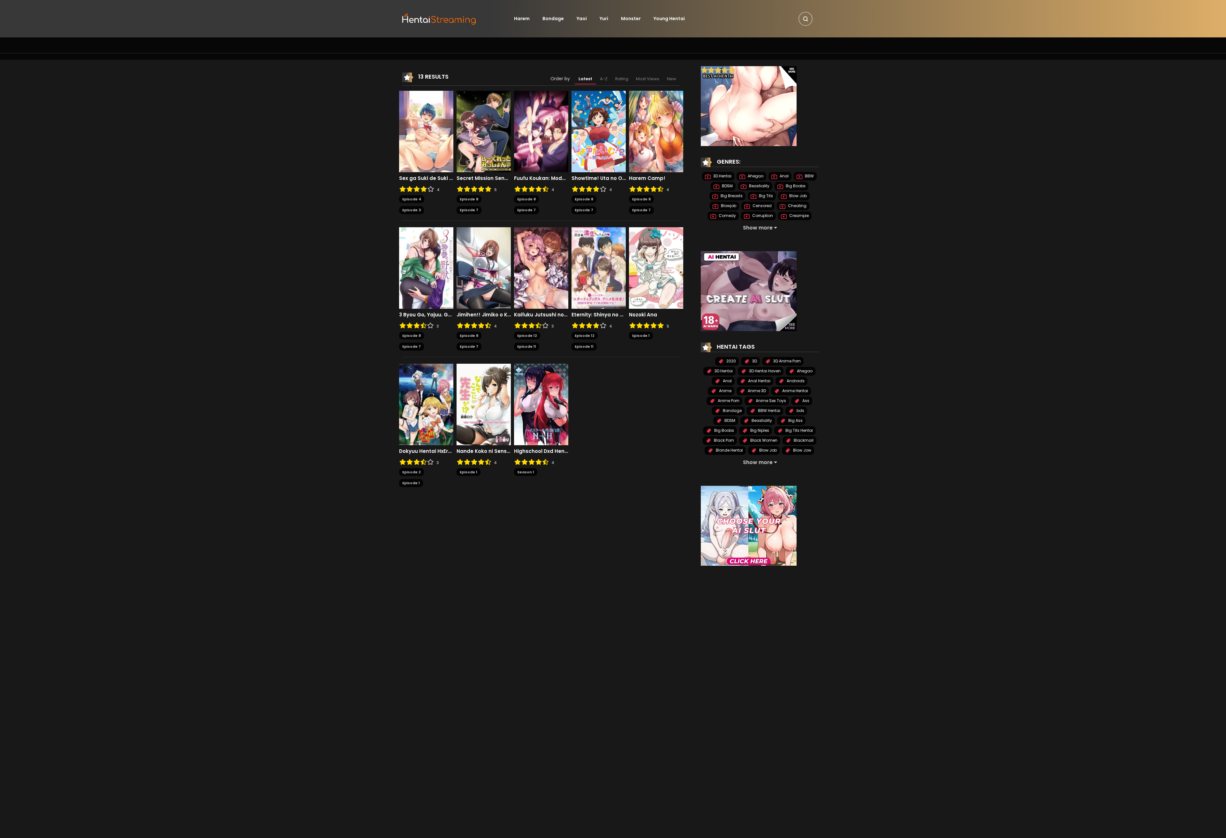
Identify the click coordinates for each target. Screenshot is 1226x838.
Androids (795, 381)
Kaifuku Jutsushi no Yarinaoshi (541, 315)
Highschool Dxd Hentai (541, 451)
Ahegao (755, 176)
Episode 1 (641, 335)
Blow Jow (801, 450)
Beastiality (758, 186)
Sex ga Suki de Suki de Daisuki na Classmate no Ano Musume (426, 178)
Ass (805, 400)
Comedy (727, 215)
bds (800, 410)
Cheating (796, 205)
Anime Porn (728, 400)
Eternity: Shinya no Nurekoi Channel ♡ (598, 315)
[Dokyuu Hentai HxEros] (426, 404)
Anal (784, 176)
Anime (724, 390)
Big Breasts (731, 195)
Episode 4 (411, 199)
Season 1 (525, 472)
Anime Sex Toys (770, 400)
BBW (809, 176)
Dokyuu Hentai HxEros (426, 451)
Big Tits (765, 195)
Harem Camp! (647, 178)
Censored (762, 205)
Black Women (763, 440)
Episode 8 (469, 199)
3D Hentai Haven (764, 371)
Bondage (553, 18)
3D (754, 361)
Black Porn (723, 440)
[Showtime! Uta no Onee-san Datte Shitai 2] (598, 131)
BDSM (727, 186)
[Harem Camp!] (656, 131)
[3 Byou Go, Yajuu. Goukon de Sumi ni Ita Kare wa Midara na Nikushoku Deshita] (426, 267)
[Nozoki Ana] (656, 267)
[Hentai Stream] (439, 18)
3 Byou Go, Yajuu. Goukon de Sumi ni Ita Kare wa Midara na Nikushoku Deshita (426, 315)
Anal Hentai (758, 381)
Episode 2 (411, 472)
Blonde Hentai (729, 450)
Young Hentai (669, 18)
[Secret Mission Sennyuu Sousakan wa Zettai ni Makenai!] (484, 131)
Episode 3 (411, 210)
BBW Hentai (768, 410)
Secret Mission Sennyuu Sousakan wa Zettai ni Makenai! (484, 178)
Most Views (647, 79)
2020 (730, 361)
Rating (621, 79)
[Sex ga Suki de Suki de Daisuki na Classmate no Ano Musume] (426, 131)
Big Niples (759, 430)
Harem (522, 18)
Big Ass (795, 420)
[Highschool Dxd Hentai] (541, 404)
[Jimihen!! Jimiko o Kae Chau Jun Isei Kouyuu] (484, 267)
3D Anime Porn (786, 361)
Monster (631, 18)
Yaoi (582, 18)
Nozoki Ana (643, 315)
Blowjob (728, 205)
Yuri (604, 18)
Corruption (762, 215)
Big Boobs (795, 186)
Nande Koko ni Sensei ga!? (484, 451)
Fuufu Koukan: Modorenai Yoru (541, 178)
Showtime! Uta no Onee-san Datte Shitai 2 (598, 178)
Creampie (798, 215)
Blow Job (797, 195)
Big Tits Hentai (798, 430)
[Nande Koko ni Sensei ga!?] (484, 404)
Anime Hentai (794, 390)
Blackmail (803, 440)
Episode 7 (469, 210)
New (671, 79)
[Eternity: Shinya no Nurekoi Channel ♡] (598, 267)
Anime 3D (756, 390)
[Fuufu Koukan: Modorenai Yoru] (541, 131)
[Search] (805, 19)
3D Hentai (721, 176)
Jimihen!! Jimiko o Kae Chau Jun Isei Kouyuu (484, 315)
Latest (585, 79)
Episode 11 (526, 346)
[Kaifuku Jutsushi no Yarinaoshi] (541, 267)
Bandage (732, 410)
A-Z (604, 79)
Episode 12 (527, 335)
